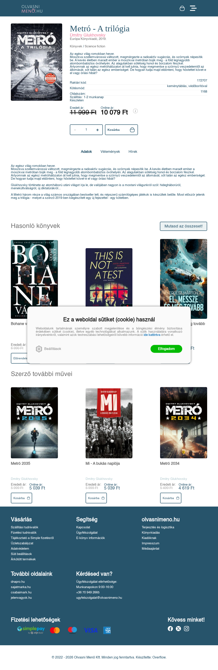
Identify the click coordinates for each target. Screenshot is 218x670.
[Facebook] (170, 628)
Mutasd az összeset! (183, 226)
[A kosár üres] (183, 8)
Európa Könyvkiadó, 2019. (88, 39)
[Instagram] (186, 628)
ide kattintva (152, 334)
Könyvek (76, 46)
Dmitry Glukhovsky (87, 35)
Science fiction (95, 46)
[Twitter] (178, 628)
